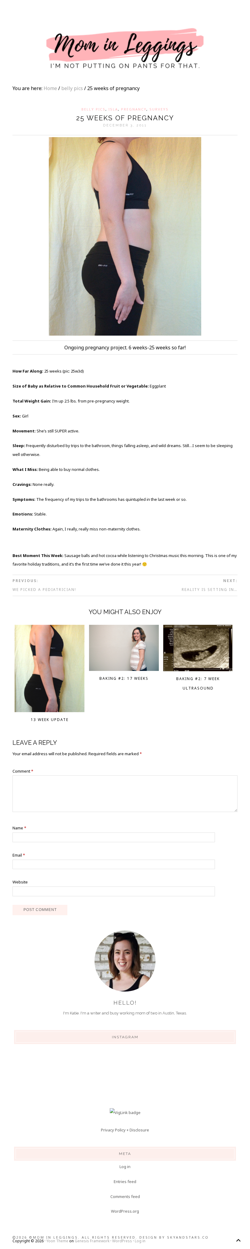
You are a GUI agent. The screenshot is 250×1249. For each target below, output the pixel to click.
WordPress (122, 1241)
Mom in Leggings (125, 48)
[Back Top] (238, 1240)
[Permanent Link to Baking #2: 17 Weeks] (124, 669)
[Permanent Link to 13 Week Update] (49, 710)
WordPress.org (125, 1211)
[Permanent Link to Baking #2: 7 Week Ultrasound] (198, 669)
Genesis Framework (92, 1241)
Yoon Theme (57, 1241)
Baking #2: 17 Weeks (123, 678)
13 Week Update (50, 719)
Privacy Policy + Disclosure (125, 1130)
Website (20, 882)
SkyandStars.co (188, 1237)
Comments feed (125, 1196)
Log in (125, 1166)
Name (19, 828)
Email (18, 855)
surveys (159, 109)
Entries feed (125, 1181)
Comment (22, 771)
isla (113, 109)
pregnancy (133, 109)
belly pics (93, 109)
